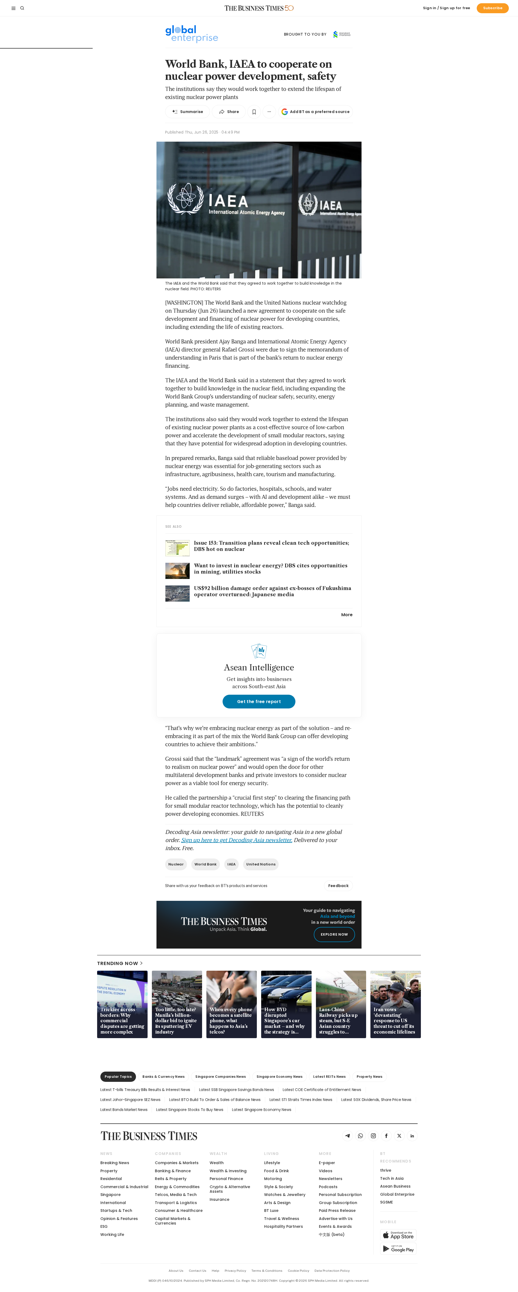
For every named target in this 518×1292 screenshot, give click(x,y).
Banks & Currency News (163, 1076)
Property (108, 1171)
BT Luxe (271, 1210)
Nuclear (176, 864)
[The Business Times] (254, 8)
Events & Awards (335, 1226)
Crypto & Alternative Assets (230, 1189)
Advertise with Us (336, 1218)
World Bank (206, 864)
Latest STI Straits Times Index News (301, 1099)
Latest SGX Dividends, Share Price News (376, 1099)
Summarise (191, 111)
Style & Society (278, 1186)
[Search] (22, 8)
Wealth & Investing (228, 1171)
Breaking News (114, 1162)
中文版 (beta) (332, 1234)
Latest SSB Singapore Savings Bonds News (236, 1089)
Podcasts (328, 1186)
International (113, 1202)
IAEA (231, 864)
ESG (104, 1226)
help (215, 1271)
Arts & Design (277, 1202)
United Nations (260, 864)
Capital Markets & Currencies (172, 1221)
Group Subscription (338, 1202)
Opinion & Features (119, 1218)
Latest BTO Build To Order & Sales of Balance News (214, 1099)
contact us (197, 1271)
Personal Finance (226, 1178)
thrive (385, 1170)
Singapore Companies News (220, 1076)
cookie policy (298, 1271)
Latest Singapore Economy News (261, 1109)
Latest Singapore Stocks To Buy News (189, 1109)
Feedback (338, 885)
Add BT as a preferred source (320, 111)
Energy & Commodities (177, 1186)
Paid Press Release (337, 1210)
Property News (370, 1076)
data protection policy (332, 1271)
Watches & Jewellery (284, 1194)
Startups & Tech (116, 1210)
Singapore (110, 1194)
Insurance (219, 1199)
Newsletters (330, 1178)
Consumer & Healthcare (179, 1210)
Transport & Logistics (176, 1202)
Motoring (273, 1178)
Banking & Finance (173, 1171)
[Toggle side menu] (13, 8)
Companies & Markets (177, 1162)
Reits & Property (170, 1178)
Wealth (217, 1162)
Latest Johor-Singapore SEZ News (130, 1099)
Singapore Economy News (279, 1076)
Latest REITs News (329, 1076)
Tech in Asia (392, 1178)
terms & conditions (266, 1271)
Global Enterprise (397, 1194)
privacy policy (235, 1271)
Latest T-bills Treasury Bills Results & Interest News (145, 1089)
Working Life (112, 1234)
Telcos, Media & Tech (176, 1194)
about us (176, 1271)
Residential (111, 1178)
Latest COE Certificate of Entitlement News (322, 1089)
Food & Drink (276, 1171)
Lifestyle (272, 1162)
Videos (325, 1171)
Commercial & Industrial (124, 1186)
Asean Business (395, 1186)
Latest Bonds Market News (123, 1109)
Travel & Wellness (281, 1218)
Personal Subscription (340, 1194)
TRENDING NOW (117, 963)
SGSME (386, 1202)
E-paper (327, 1162)
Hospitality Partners (283, 1226)
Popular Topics (118, 1076)
